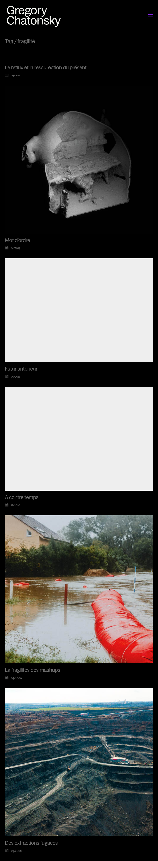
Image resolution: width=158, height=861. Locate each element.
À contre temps (21, 497)
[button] (150, 16)
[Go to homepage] (35, 16)
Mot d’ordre (17, 240)
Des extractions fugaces (31, 843)
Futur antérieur (21, 369)
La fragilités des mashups (32, 670)
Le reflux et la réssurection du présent (46, 67)
